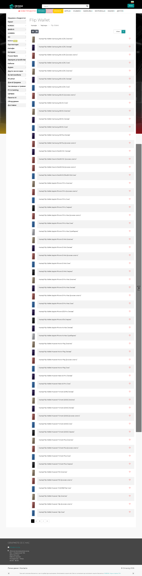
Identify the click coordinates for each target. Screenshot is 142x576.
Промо (41, 11)
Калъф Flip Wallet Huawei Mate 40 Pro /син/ (54, 384)
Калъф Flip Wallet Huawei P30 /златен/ (53, 472)
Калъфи (34, 25)
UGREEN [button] (11, 33)
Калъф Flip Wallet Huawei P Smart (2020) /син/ (55, 424)
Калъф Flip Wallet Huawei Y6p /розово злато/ (55, 504)
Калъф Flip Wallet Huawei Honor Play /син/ (54, 368)
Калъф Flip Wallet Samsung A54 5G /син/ (53, 103)
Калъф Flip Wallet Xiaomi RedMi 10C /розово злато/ (57, 159)
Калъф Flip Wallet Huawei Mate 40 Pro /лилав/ (55, 376)
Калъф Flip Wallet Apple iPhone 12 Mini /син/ (54, 263)
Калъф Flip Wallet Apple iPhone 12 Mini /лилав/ (55, 247)
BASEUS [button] (11, 29)
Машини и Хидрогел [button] (17, 18)
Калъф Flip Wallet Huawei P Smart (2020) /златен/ (57, 400)
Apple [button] (67, 11)
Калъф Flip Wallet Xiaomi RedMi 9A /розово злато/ (57, 167)
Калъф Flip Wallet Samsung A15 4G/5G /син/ (54, 87)
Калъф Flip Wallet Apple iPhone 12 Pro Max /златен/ (57, 279)
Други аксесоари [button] (15, 71)
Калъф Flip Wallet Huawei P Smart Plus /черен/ (56, 464)
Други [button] (120, 11)
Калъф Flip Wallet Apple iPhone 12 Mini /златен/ (56, 239)
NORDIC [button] (11, 26)
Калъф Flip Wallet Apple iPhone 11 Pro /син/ (54, 199)
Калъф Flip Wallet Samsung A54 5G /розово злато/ (57, 95)
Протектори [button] (13, 45)
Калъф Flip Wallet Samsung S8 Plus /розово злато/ (57, 143)
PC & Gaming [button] (13, 90)
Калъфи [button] (11, 48)
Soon (49, 11)
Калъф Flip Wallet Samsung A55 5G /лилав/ (54, 119)
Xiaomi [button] (111, 11)
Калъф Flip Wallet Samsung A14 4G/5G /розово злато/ (58, 55)
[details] (33, 31)
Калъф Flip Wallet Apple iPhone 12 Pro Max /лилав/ (57, 287)
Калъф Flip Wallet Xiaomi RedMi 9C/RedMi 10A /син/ (57, 175)
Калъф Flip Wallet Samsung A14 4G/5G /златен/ (55, 39)
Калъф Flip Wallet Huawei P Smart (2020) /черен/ (56, 432)
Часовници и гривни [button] (17, 86)
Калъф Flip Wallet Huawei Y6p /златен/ (53, 496)
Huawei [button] (76, 11)
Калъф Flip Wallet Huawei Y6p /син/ (51, 512)
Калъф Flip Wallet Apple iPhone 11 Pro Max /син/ (56, 223)
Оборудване (13, 101)
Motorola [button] (100, 11)
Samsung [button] (87, 11)
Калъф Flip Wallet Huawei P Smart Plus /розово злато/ (58, 448)
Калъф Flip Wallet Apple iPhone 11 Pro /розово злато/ (58, 191)
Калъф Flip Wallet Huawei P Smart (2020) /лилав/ (56, 408)
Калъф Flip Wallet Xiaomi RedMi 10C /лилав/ (54, 151)
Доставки (12, 105)
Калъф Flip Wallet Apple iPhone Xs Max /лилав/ (56, 327)
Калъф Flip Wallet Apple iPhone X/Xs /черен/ (55, 319)
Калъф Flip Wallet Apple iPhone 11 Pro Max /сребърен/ (58, 231)
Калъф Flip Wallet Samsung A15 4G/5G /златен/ (55, 71)
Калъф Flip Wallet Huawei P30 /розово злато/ (55, 480)
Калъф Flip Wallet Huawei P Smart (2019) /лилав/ (56, 392)
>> (47, 521)
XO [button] (9, 37)
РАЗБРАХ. (107, 573)
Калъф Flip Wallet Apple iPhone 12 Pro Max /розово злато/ (60, 295)
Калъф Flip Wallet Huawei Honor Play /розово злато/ (58, 359)
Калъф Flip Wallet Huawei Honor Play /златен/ (55, 343)
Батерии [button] (11, 52)
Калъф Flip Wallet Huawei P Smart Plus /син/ (55, 456)
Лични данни (13, 568)
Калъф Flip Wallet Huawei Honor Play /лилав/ (55, 351)
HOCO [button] (12, 41)
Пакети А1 (12, 98)
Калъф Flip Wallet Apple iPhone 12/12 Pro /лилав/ (56, 311)
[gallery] (37, 31)
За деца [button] (11, 79)
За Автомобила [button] (14, 75)
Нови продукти (28, 11)
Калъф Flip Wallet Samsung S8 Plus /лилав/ (54, 135)
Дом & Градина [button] (14, 82)
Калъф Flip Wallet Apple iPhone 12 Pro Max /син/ (56, 303)
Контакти (23, 568)
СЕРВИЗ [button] (11, 94)
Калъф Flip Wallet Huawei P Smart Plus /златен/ (56, 440)
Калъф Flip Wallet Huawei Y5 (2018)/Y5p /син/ (55, 488)
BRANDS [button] (57, 11)
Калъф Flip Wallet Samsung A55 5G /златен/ (54, 111)
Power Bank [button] (13, 56)
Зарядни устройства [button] (17, 60)
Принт (10, 22)
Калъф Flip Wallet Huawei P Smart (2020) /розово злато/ (59, 416)
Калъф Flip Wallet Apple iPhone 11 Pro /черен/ (55, 207)
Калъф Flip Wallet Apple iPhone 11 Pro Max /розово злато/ (60, 215)
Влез (131, 6)
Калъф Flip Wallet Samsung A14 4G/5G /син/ (54, 63)
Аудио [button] (10, 67)
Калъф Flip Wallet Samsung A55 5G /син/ (53, 127)
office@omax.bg (14, 547)
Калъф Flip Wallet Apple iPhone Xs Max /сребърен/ (57, 335)
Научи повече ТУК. (115, 573)
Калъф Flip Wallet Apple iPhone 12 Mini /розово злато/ (58, 255)
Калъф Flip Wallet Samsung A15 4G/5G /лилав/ (55, 79)
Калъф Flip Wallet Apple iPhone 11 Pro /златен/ (55, 183)
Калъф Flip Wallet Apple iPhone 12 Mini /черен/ (55, 271)
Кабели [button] (11, 64)
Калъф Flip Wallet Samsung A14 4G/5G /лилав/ (55, 47)
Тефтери (44, 25)
